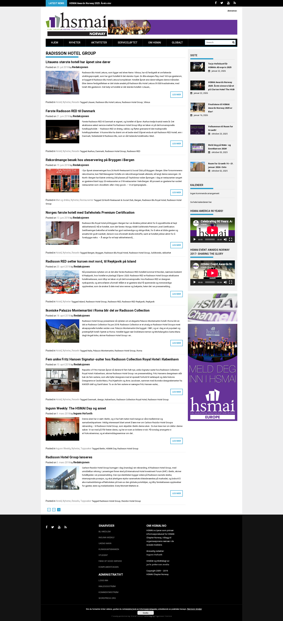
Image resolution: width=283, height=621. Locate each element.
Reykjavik (150, 301)
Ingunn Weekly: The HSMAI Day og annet (76, 408)
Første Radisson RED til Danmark (70, 111)
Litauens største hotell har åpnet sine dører (78, 62)
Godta (145, 612)
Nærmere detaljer (194, 609)
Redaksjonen (80, 67)
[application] (212, 230)
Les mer (176, 94)
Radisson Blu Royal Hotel (154, 200)
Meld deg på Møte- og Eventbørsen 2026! (219, 147)
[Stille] (225, 239)
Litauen (91, 102)
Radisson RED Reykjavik (133, 301)
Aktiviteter (99, 42)
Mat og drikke (63, 200)
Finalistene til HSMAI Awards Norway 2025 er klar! (220, 108)
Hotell (59, 102)
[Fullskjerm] (230, 239)
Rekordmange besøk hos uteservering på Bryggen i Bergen (90, 160)
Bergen (137, 200)
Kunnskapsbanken (109, 549)
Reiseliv (76, 102)
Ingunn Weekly (63, 448)
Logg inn (103, 580)
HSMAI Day (111, 448)
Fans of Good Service (110, 561)
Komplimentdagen (109, 567)
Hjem (54, 42)
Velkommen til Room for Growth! (220, 128)
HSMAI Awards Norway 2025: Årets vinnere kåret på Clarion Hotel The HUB (109, 3)
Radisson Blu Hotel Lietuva (108, 102)
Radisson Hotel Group (132, 102)
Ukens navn (105, 543)
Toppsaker (86, 448)
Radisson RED (133, 151)
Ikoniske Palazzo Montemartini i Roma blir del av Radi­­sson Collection (98, 310)
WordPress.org (107, 598)
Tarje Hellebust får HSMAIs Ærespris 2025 (219, 65)
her (210, 202)
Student (103, 555)
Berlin (102, 448)
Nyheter (74, 42)
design (100, 399)
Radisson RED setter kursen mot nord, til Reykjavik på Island (91, 261)
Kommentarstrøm (108, 592)
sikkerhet (166, 253)
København (110, 399)
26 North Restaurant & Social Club (117, 200)
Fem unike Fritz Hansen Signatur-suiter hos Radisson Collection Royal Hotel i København (112, 359)
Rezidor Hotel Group (131, 501)
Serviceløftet (127, 42)
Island (82, 301)
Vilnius (147, 102)
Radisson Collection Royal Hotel (131, 399)
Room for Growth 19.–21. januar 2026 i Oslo (221, 165)
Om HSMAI (154, 42)
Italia (90, 350)
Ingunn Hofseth (82, 413)
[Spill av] (194, 239)
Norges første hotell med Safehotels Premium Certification (90, 212)
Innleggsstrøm (107, 586)
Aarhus (91, 151)
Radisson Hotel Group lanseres (69, 457)
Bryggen (99, 253)
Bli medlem (105, 531)
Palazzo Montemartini (103, 350)
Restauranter (87, 200)
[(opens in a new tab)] (198, 67)
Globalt (177, 42)
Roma (139, 350)
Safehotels (156, 253)
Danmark (99, 151)
